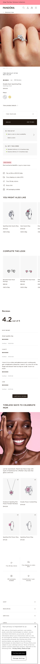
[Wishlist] (18, 480)
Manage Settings (19, 658)
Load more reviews (20, 396)
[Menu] (36, 8)
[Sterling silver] (5, 97)
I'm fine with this (19, 653)
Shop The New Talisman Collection (14, 2)
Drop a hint (9, 185)
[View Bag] (32, 8)
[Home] (9, 7)
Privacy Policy (16, 648)
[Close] (35, 627)
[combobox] (20, 330)
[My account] (28, 8)
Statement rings (9, 12)
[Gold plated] (10, 97)
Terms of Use (26, 648)
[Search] (24, 8)
